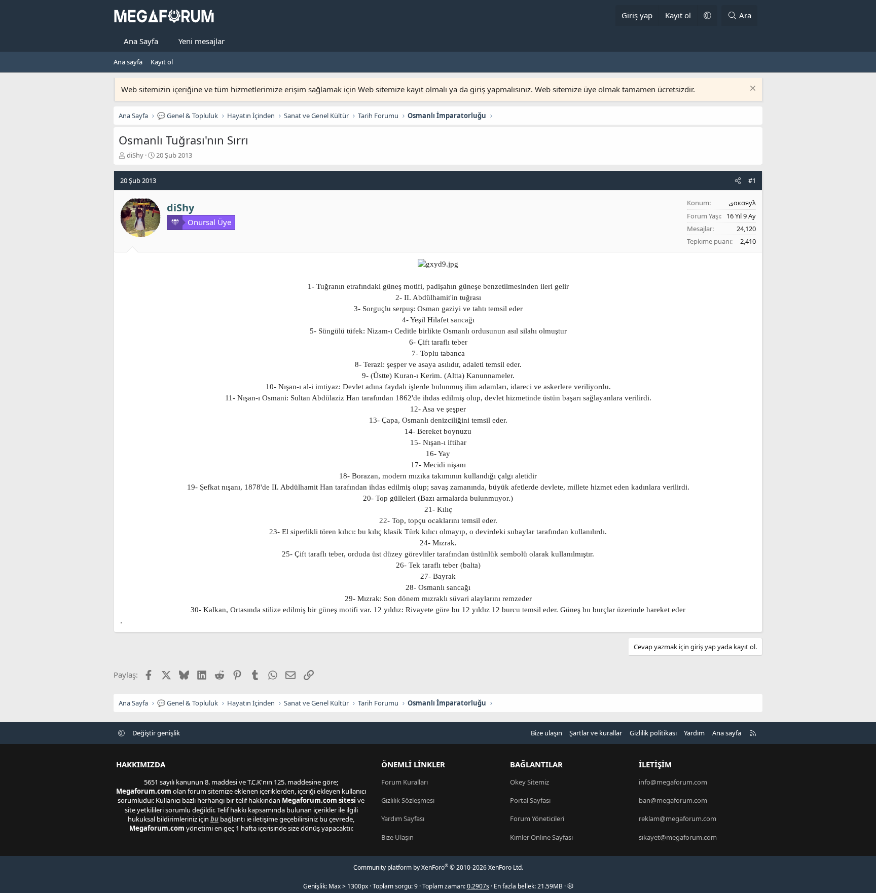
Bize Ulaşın (397, 837)
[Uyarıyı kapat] (751, 89)
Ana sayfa (128, 61)
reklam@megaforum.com (677, 818)
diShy (135, 155)
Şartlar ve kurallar (595, 732)
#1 (752, 180)
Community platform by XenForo (438, 867)
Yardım (694, 732)
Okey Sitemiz (529, 782)
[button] (707, 15)
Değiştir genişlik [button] (156, 732)
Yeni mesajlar (201, 41)
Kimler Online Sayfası (541, 837)
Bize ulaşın (546, 732)
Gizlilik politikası (653, 732)
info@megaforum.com (673, 782)
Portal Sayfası (530, 800)
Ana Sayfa (141, 41)
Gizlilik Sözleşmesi (407, 800)
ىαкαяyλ (742, 202)
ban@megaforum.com (673, 800)
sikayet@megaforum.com (678, 837)
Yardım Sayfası (402, 818)
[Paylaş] (738, 180)
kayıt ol (419, 89)
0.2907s (478, 886)
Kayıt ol (162, 61)
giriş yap (485, 89)
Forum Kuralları (404, 782)
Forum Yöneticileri (537, 818)
